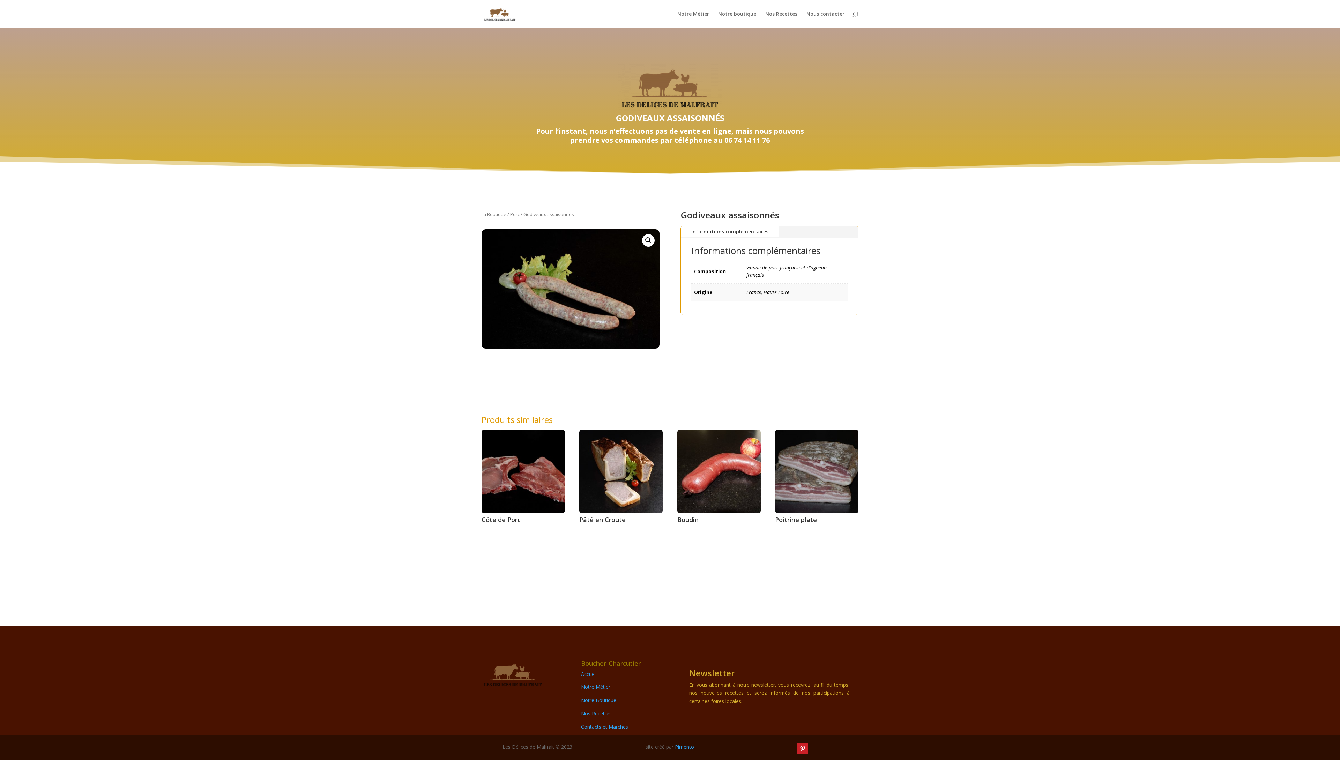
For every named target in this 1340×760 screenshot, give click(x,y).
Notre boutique (737, 14)
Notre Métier (693, 14)
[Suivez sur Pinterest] (802, 748)
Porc (515, 214)
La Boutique (494, 214)
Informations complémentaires (729, 231)
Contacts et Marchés (604, 726)
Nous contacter (825, 14)
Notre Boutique (598, 700)
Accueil (589, 674)
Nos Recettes (781, 14)
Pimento (684, 747)
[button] (648, 240)
